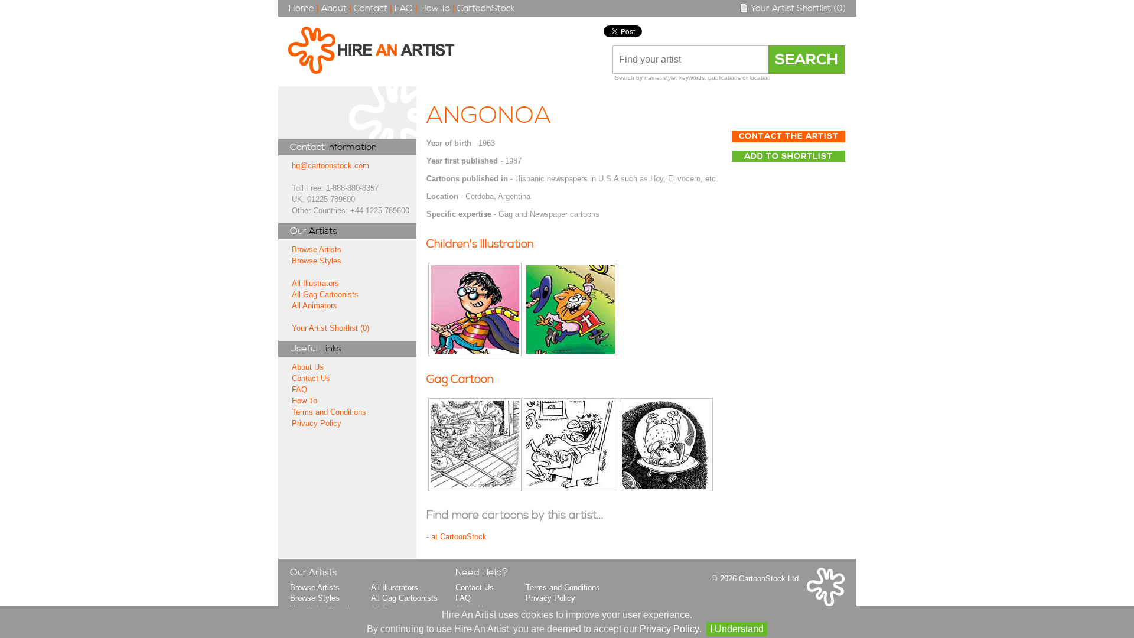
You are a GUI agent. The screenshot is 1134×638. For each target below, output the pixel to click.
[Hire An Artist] (377, 51)
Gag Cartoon (460, 379)
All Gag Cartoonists (325, 294)
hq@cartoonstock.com (330, 165)
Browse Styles (316, 260)
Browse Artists (316, 249)
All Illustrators (315, 283)
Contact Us (311, 378)
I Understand (737, 629)
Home (301, 8)
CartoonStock (486, 8)
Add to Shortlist (788, 156)
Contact (370, 8)
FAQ (404, 8)
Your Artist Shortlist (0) (797, 8)
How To (435, 8)
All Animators (314, 305)
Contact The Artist (789, 136)
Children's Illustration (480, 244)
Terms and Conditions (329, 412)
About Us (308, 367)
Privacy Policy (316, 423)
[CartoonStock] (826, 603)
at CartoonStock (459, 536)
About (334, 8)
